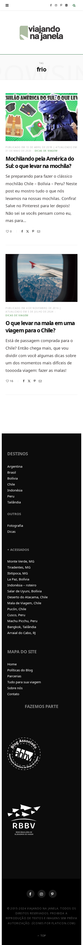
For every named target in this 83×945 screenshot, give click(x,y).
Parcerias (14, 676)
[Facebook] (22, 231)
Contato (13, 694)
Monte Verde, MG (20, 561)
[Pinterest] (33, 231)
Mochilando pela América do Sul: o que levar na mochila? (40, 162)
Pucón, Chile (16, 609)
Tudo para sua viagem (24, 682)
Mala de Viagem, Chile (24, 603)
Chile (11, 484)
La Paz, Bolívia (18, 579)
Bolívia (12, 478)
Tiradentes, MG (19, 567)
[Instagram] (42, 894)
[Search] (74, 5)
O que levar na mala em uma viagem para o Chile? (40, 326)
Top (43, 935)
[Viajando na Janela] (41, 32)
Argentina (14, 466)
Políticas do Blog (20, 670)
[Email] (38, 231)
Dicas (11, 531)
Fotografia (15, 525)
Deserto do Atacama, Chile (27, 597)
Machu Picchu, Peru (22, 621)
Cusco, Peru (16, 615)
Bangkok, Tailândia (21, 627)
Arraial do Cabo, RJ (21, 633)
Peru (10, 496)
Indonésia (14, 490)
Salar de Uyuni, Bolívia (24, 591)
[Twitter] (27, 231)
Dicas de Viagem (46, 150)
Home (12, 664)
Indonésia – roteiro (21, 585)
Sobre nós (15, 688)
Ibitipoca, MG (17, 573)
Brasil (11, 472)
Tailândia (14, 502)
